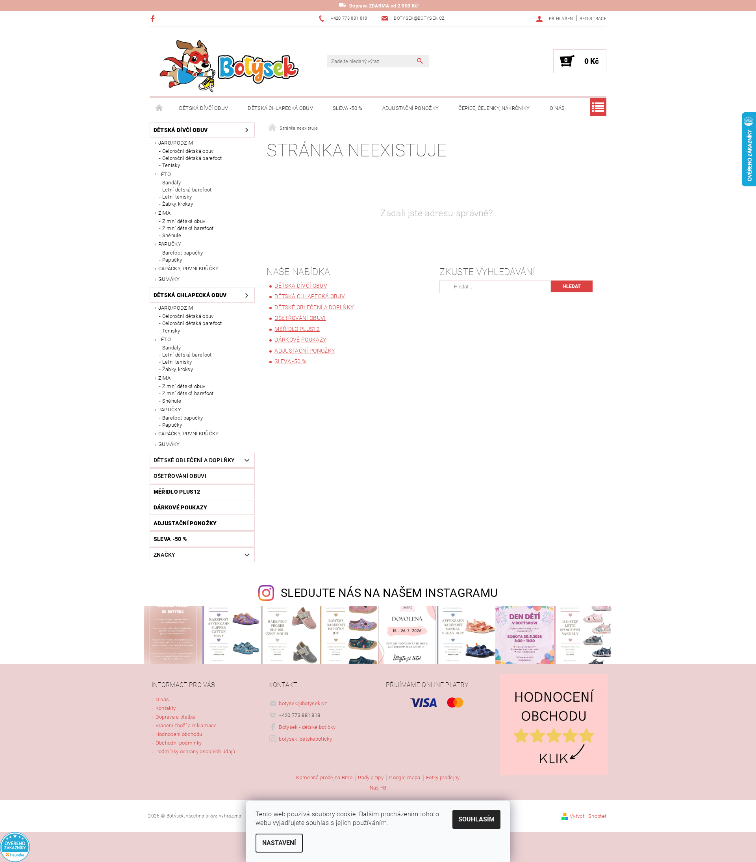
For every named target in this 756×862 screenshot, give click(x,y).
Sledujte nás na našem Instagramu (389, 593)
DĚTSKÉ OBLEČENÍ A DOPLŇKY (194, 460)
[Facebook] (154, 18)
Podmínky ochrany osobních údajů (195, 751)
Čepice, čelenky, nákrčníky (494, 108)
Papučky (172, 260)
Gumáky (169, 279)
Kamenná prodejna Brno (324, 777)
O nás (557, 108)
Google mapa (405, 777)
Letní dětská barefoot (187, 190)
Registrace (593, 18)
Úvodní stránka (159, 108)
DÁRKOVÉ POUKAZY (181, 507)
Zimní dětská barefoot (188, 228)
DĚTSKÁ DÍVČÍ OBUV (203, 108)
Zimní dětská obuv (183, 221)
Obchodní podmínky (179, 743)
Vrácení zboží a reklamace (186, 725)
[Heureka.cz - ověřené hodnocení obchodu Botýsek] (15, 847)
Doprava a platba (175, 717)
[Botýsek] (226, 65)
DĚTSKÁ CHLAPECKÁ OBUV (280, 108)
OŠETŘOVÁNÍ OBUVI (180, 476)
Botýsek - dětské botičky (307, 727)
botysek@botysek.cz (303, 703)
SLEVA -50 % (348, 108)
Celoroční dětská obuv (188, 151)
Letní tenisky (177, 197)
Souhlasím (476, 819)
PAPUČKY (169, 244)
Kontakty (166, 708)
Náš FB (378, 788)
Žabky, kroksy (177, 204)
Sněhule (171, 235)
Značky (165, 555)
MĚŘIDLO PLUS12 (177, 492)
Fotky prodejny (443, 777)
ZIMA (164, 213)
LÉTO (164, 174)
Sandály (171, 183)
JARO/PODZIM (175, 143)
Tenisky (171, 165)
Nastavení (279, 843)
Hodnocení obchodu (179, 734)
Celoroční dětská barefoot (192, 158)
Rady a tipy (371, 777)
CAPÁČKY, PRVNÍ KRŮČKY (188, 268)
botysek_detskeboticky (305, 739)
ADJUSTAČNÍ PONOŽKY (410, 108)
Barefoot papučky (182, 253)
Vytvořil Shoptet (588, 816)
